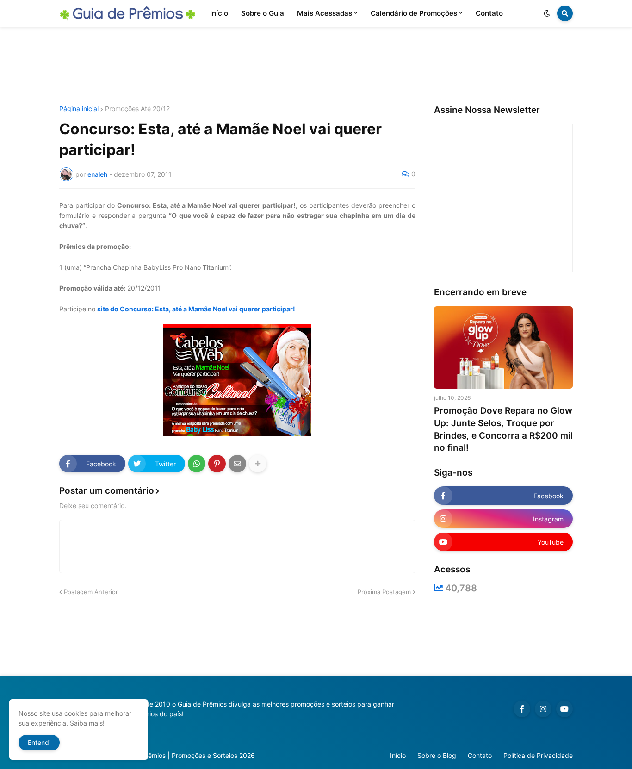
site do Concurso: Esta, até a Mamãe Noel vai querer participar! (196, 309)
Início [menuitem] (219, 13)
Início (398, 755)
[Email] (237, 463)
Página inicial (79, 108)
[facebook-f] (522, 709)
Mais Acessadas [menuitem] (324, 13)
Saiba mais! (87, 723)
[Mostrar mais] (257, 463)
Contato (480, 755)
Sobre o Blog (436, 755)
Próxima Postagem (384, 591)
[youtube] (564, 709)
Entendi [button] (39, 742)
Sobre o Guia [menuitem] (262, 13)
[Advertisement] (316, 66)
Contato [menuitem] (489, 13)
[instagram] (543, 709)
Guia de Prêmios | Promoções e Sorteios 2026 (186, 755)
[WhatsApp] (196, 463)
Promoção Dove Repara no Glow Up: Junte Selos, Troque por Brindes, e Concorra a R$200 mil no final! (503, 429)
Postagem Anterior (91, 591)
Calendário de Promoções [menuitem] (414, 13)
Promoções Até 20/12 (137, 108)
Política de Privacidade (538, 755)
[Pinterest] (217, 463)
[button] (547, 13)
